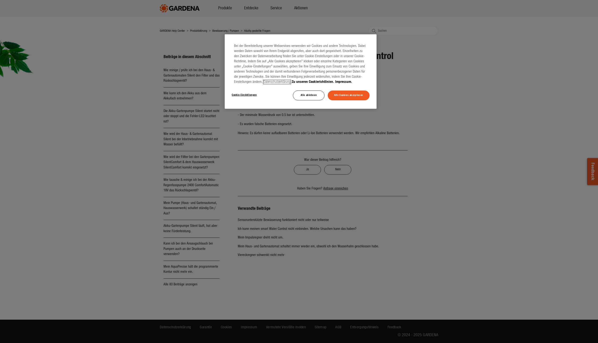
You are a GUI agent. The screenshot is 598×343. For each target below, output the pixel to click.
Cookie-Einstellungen (244, 95)
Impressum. (343, 82)
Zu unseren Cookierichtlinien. (313, 82)
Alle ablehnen (309, 95)
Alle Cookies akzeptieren (348, 95)
